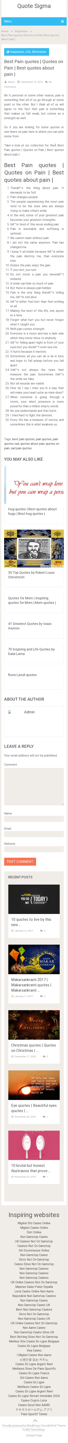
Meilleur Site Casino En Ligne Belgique (34, 1341)
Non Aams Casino (34, 1328)
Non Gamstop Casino (34, 1237)
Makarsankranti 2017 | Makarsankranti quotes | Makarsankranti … (31, 985)
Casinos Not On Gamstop (34, 1246)
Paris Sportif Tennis (34, 1414)
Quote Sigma (34, 6)
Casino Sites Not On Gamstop (34, 1264)
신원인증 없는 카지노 (34, 1359)
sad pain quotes (21, 448)
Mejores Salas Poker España (34, 1287)
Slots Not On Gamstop (34, 1259)
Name (8, 813)
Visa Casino (34, 1350)
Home (4, 31)
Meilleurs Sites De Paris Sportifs (34, 1368)
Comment (10, 764)
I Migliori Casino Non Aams (34, 1355)
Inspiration (21, 31)
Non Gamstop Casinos (34, 1268)
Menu (8, 21)
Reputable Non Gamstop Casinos (34, 1296)
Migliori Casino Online (34, 1228)
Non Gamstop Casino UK (34, 1305)
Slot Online (34, 1232)
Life (28, 52)
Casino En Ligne (34, 1382)
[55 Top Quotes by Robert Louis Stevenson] (34, 549)
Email (7, 828)
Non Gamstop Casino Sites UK (34, 1332)
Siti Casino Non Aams (34, 1378)
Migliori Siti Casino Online (34, 1223)
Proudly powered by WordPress (21, 1425)
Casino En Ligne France (34, 1373)
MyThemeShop (35, 1429)
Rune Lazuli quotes (22, 675)
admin (11, 82)
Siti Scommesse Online (34, 1250)
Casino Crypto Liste (34, 1400)
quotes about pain (32, 444)
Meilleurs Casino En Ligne (34, 1387)
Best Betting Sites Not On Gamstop (34, 1337)
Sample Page (34, 1435)
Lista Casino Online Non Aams (34, 1291)
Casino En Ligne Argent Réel (34, 1364)
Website (9, 844)
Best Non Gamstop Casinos (34, 1309)
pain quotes (43, 439)
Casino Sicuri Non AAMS (34, 1405)
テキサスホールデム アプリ (34, 1409)
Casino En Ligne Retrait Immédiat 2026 (34, 1396)
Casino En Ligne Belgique (34, 1346)
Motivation (39, 52)
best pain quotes (23, 439)
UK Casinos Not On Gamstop (34, 1241)
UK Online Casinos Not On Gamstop (34, 1282)
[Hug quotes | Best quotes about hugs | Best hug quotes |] (34, 485)
